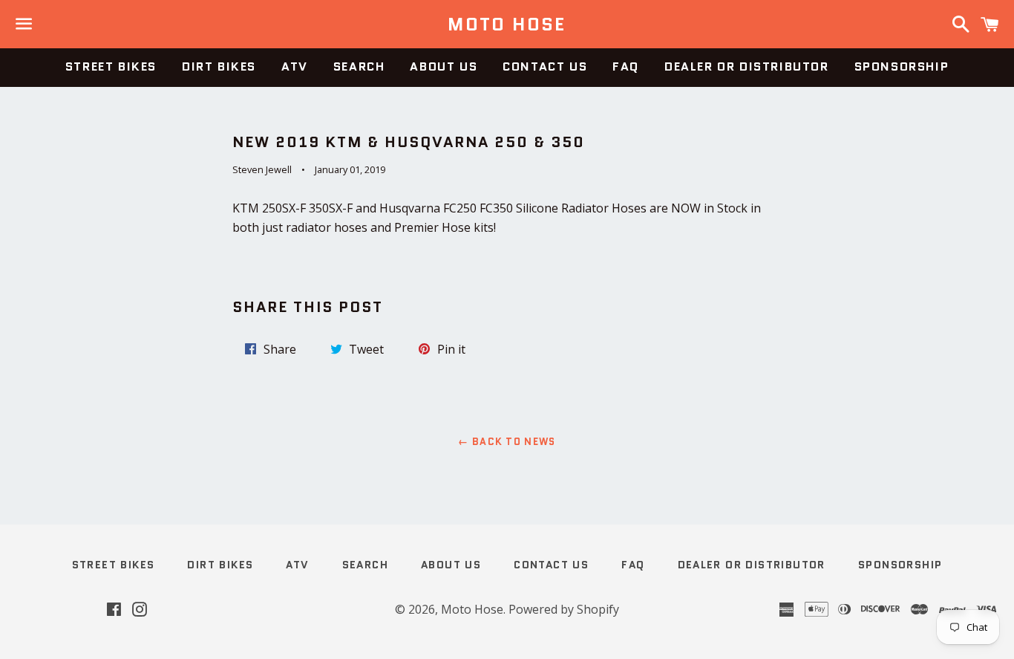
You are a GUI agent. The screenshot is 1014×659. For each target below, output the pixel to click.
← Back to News (506, 442)
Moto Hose (507, 24)
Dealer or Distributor (746, 66)
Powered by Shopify (563, 609)
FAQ (625, 66)
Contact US (545, 66)
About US (443, 66)
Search (359, 66)
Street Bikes (111, 66)
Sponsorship (901, 66)
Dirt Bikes (219, 66)
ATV (294, 66)
